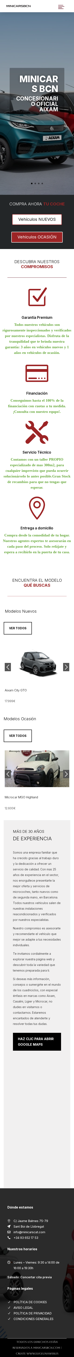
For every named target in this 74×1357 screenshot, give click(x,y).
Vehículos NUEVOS (37, 219)
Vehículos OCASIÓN (37, 236)
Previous (8, 667)
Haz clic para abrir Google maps (36, 1042)
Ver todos (18, 628)
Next (66, 667)
